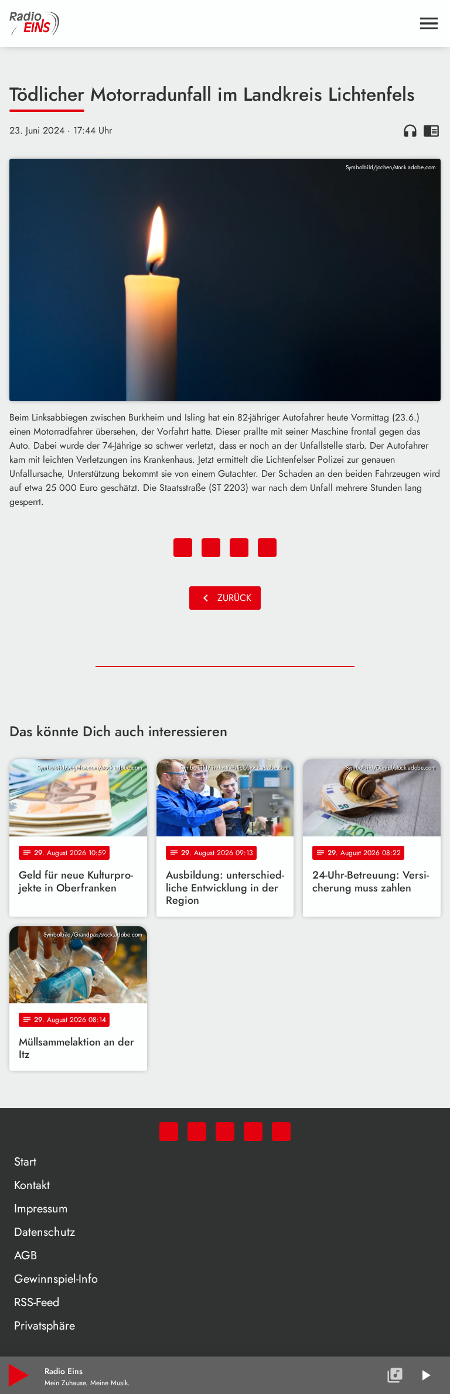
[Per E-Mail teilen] (267, 547)
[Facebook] (197, 1131)
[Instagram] (225, 1131)
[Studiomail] (253, 1131)
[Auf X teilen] (211, 547)
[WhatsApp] (168, 1131)
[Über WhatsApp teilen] (239, 547)
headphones (410, 130)
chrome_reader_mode (431, 130)
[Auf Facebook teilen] (182, 547)
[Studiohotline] (281, 1131)
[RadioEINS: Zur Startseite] (210, 23)
